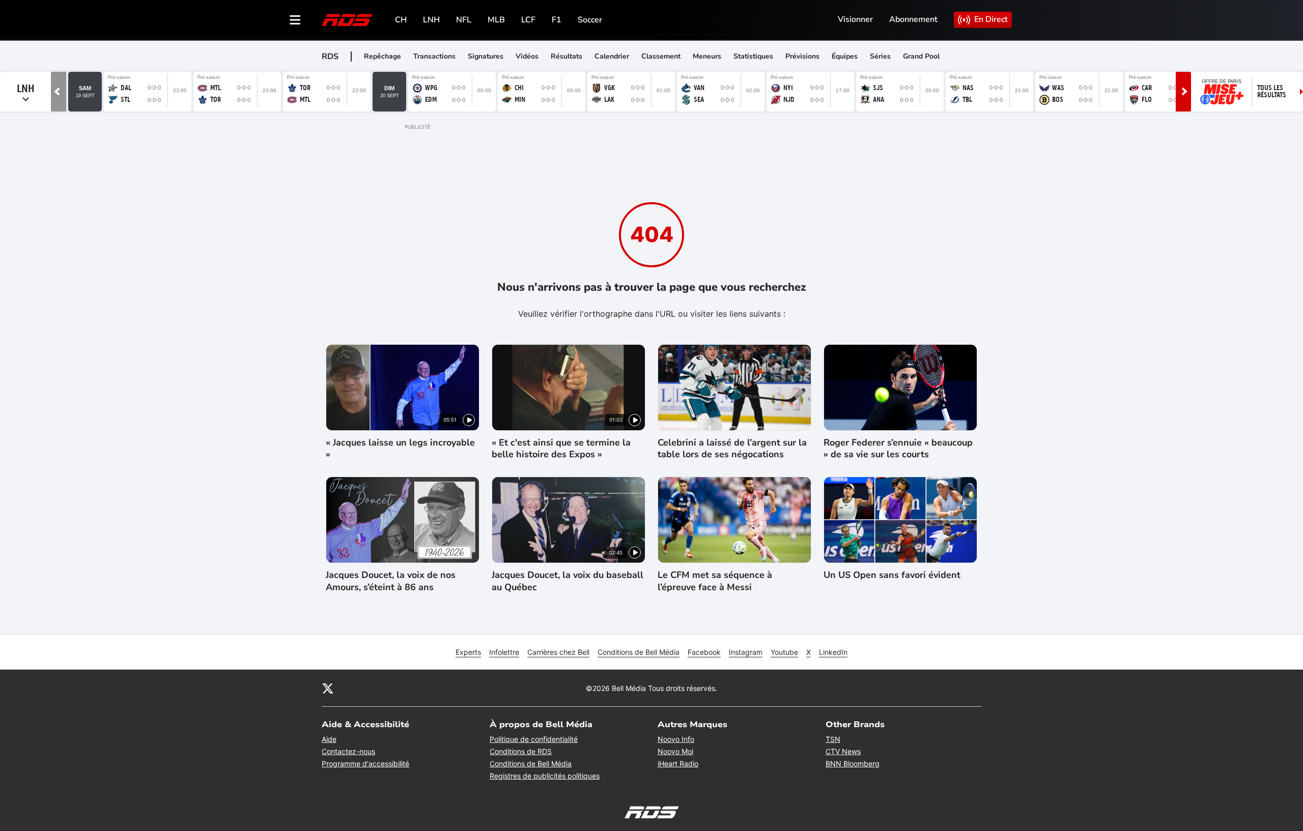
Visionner (855, 19)
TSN (833, 739)
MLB (496, 19)
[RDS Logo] (347, 19)
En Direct (991, 19)
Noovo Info (676, 739)
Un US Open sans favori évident (892, 575)
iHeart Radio (678, 763)
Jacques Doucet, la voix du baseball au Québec (567, 581)
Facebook (704, 652)
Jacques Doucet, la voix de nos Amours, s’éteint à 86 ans (391, 581)
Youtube (784, 652)
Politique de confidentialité (534, 739)
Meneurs (707, 56)
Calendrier (611, 56)
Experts (468, 652)
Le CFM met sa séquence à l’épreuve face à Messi (715, 581)
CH (401, 19)
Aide (329, 739)
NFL (463, 19)
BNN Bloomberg (853, 763)
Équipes (845, 56)
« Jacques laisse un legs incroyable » (400, 448)
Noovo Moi (675, 751)
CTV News (843, 751)
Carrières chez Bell (558, 652)
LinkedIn (833, 652)
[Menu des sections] (295, 20)
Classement (661, 56)
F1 (556, 19)
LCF (528, 19)
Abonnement (913, 19)
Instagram (745, 652)
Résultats (566, 56)
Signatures (485, 56)
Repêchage (382, 56)
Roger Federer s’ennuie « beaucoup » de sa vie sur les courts (898, 448)
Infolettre (504, 652)
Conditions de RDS (521, 751)
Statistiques (753, 56)
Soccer (590, 19)
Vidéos (527, 56)
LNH (431, 19)
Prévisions (802, 56)
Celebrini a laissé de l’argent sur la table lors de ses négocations (732, 448)
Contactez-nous (348, 751)
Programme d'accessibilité (365, 763)
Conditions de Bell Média (638, 652)
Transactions (434, 56)
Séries (880, 56)
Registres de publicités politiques (545, 775)
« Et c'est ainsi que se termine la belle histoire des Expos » (561, 448)
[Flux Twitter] (328, 688)
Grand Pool (921, 56)
